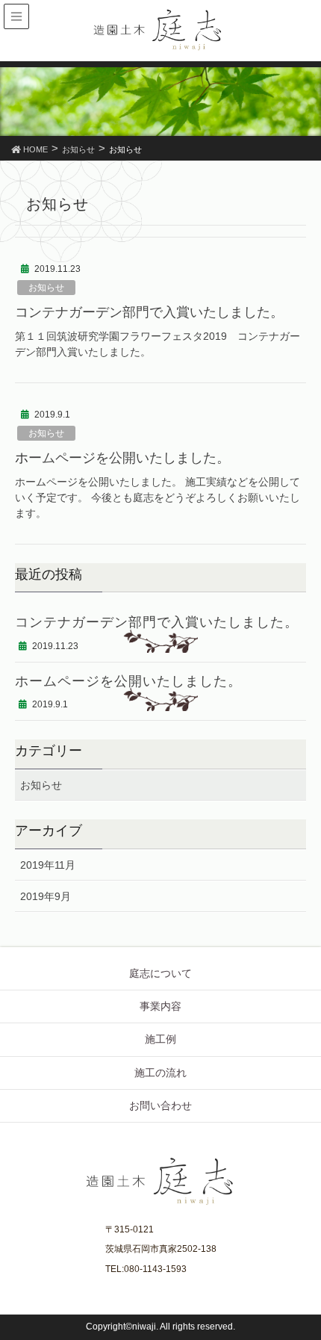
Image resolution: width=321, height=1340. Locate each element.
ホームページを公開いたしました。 (122, 457)
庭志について (160, 973)
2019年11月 (47, 865)
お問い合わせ (160, 1105)
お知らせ (46, 287)
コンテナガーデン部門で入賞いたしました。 (149, 312)
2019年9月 (45, 896)
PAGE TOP (299, 1285)
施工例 (160, 1039)
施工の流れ (160, 1073)
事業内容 (160, 1006)
